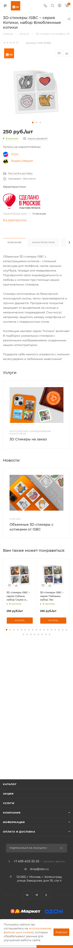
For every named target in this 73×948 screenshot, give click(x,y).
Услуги (8, 803)
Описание (14, 242)
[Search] (52, 6)
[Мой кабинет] (59, 6)
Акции (8, 793)
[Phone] (45, 6)
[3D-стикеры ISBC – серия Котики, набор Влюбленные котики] (36, 92)
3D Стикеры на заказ (28, 439)
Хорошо (61, 932)
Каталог (10, 784)
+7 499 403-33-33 (26, 861)
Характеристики (43, 242)
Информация (14, 822)
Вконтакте (27, 895)
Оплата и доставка (19, 831)
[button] (33, 122)
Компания (11, 812)
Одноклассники (46, 895)
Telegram (37, 895)
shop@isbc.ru (39, 869)
